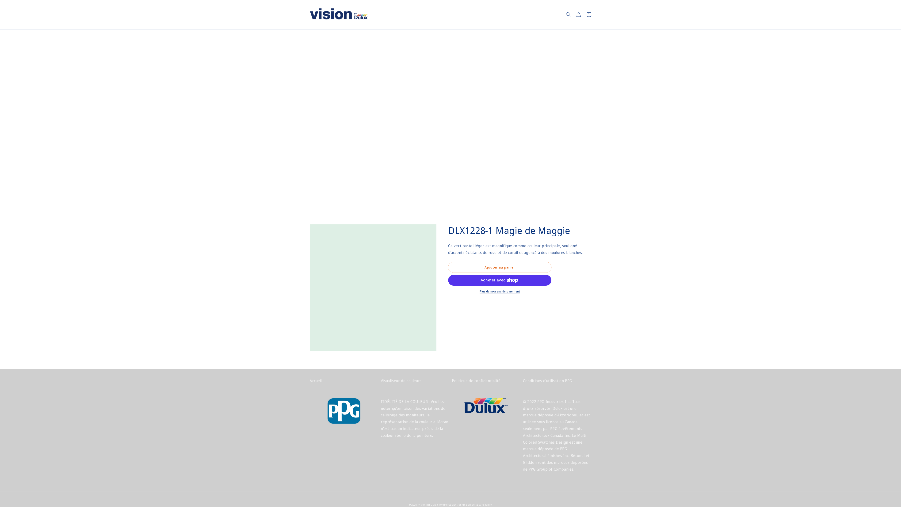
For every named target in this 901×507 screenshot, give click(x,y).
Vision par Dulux (428, 504)
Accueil (316, 380)
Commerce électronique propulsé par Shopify (465, 504)
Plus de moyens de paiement (500, 291)
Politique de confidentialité (476, 380)
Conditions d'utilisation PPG (547, 380)
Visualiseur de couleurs (401, 380)
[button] (568, 14)
